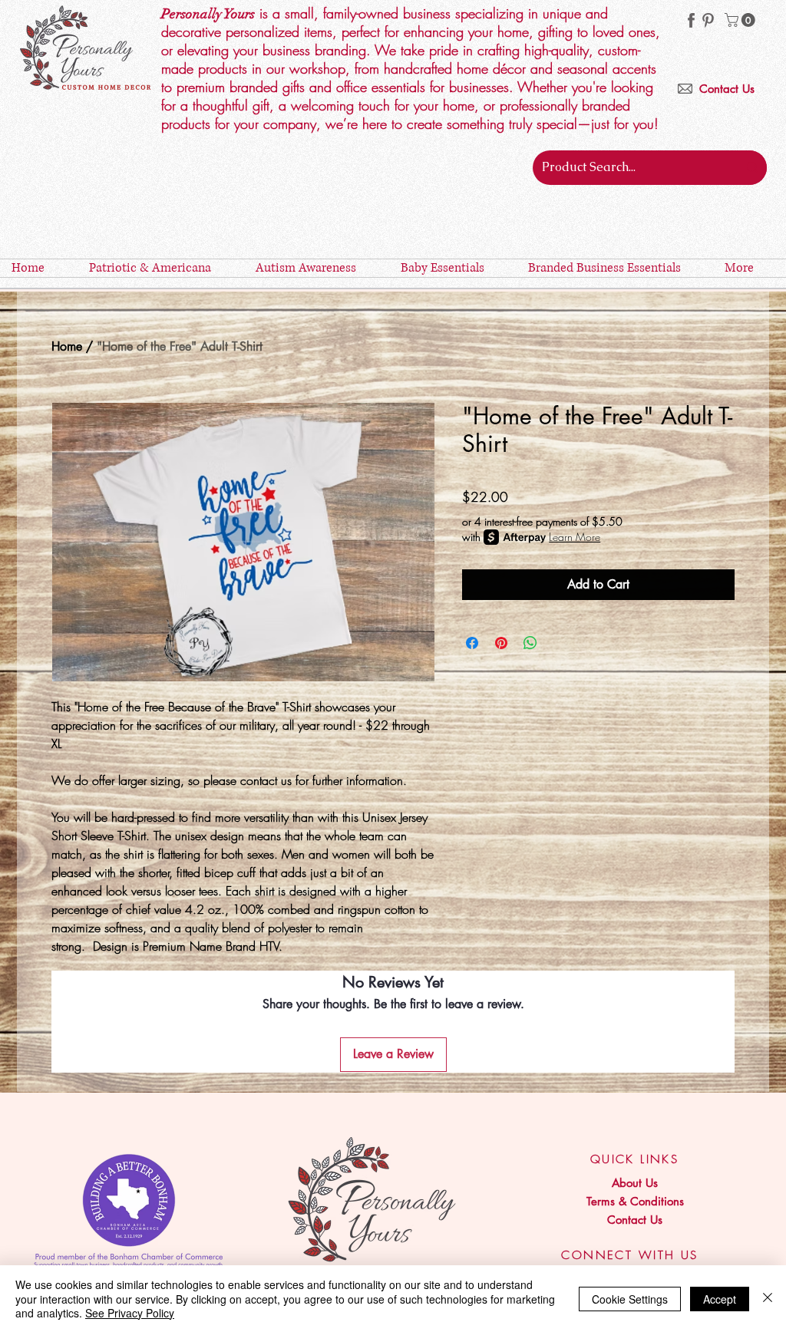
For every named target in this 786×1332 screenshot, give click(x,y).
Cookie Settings (630, 1299)
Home (66, 346)
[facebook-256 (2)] (691, 20)
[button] (741, 20)
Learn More (574, 536)
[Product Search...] (752, 167)
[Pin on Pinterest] (501, 643)
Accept (719, 1299)
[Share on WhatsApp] (530, 643)
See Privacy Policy (129, 1312)
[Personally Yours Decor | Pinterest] (708, 20)
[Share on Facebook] (472, 643)
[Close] (767, 1299)
